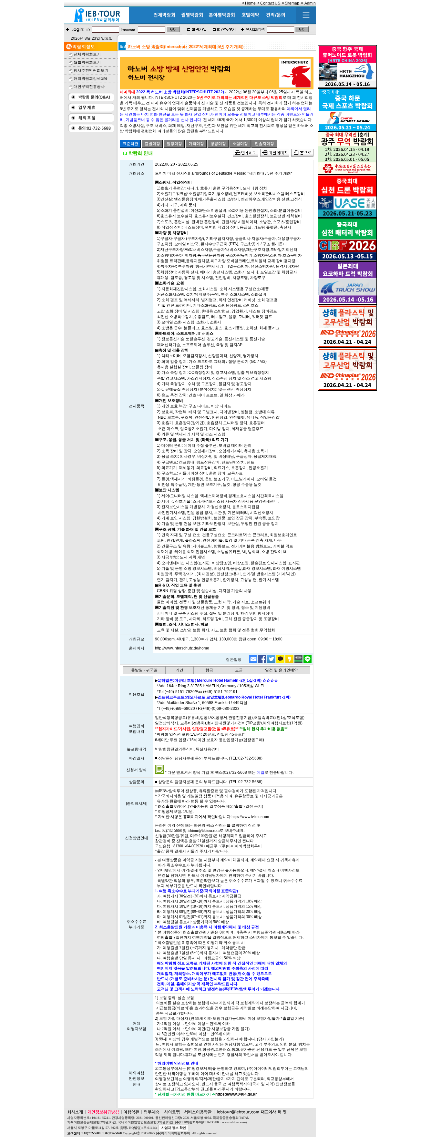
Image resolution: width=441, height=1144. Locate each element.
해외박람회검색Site (91, 78)
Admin (310, 3)
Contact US (270, 3)
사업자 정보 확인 (173, 1127)
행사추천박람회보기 (91, 70)
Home (250, 3)
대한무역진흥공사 (89, 86)
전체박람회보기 (87, 54)
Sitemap (292, 3)
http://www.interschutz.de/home (182, 648)
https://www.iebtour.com (250, 816)
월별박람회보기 (87, 62)
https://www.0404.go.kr (236, 1094)
